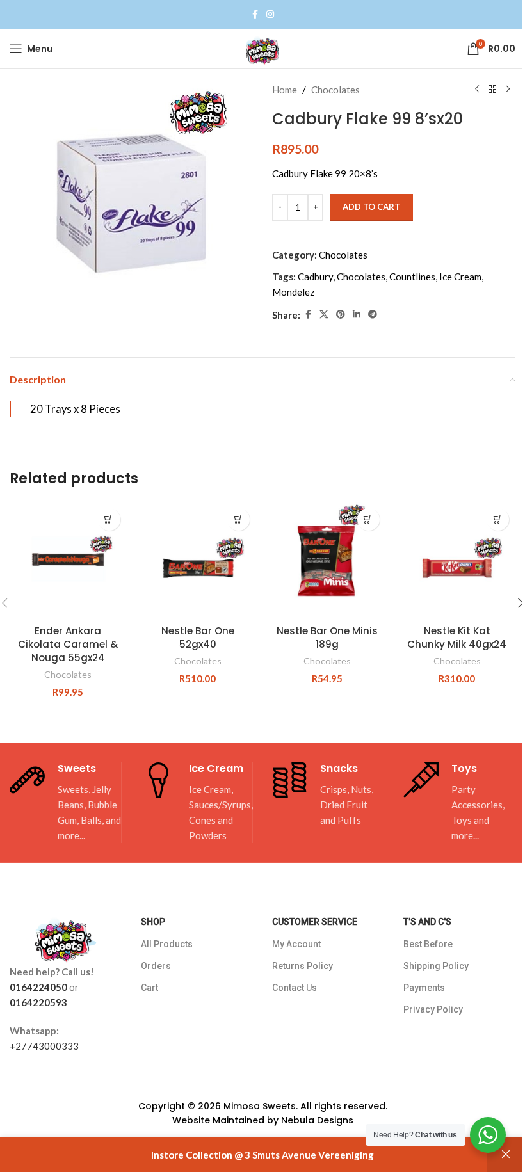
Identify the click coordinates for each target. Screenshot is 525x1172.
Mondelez (293, 292)
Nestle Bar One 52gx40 (197, 637)
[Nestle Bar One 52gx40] (198, 560)
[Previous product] (477, 89)
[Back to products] (492, 89)
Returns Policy (302, 966)
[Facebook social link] (254, 14)
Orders (156, 966)
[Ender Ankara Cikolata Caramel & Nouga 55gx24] (68, 560)
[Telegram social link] (372, 314)
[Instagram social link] (270, 14)
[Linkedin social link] (356, 314)
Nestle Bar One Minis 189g (327, 637)
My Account (296, 944)
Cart (149, 988)
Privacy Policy (433, 1009)
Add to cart (371, 207)
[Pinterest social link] (340, 314)
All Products (167, 944)
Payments (424, 988)
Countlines (412, 276)
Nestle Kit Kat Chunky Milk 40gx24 (456, 637)
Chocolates (335, 89)
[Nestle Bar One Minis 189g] (327, 560)
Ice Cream (460, 276)
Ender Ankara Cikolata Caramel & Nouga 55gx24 (68, 644)
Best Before (428, 944)
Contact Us (294, 988)
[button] (109, 519)
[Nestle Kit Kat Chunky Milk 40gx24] (457, 560)
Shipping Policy (436, 966)
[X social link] (324, 314)
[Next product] (507, 89)
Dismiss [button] (506, 1154)
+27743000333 (44, 1046)
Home (284, 89)
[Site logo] (262, 47)
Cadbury (315, 276)
